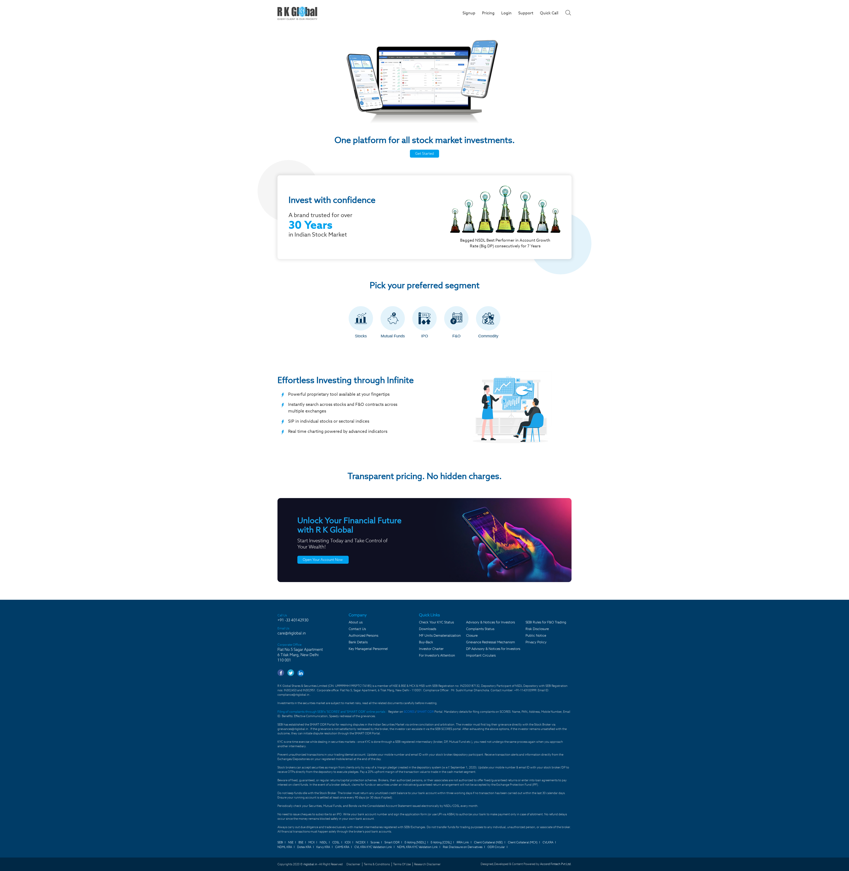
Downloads (427, 629)
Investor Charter (431, 649)
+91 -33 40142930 (292, 620)
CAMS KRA (342, 847)
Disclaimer (353, 864)
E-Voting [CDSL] (441, 842)
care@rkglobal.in (291, 633)
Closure (472, 635)
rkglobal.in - (311, 864)
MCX (311, 842)
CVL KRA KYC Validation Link (373, 847)
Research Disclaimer (427, 864)
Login (506, 12)
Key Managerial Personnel (368, 649)
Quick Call (549, 12)
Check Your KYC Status (436, 622)
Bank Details (358, 642)
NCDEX (360, 842)
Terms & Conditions (377, 864)
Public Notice (536, 635)
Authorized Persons (363, 635)
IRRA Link (463, 842)
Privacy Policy (536, 642)
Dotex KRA (304, 847)
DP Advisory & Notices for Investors (493, 649)
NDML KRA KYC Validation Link (417, 847)
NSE (290, 842)
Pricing (488, 12)
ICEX (348, 842)
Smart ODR (392, 842)
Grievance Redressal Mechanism (490, 642)
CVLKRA (548, 842)
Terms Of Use (402, 864)
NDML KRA (284, 847)
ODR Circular (496, 847)
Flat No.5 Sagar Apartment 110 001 (300, 655)
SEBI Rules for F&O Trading (546, 622)
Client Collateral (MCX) (522, 842)
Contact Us (357, 629)
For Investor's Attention (437, 655)
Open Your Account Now (323, 559)
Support (525, 12)
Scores (375, 842)
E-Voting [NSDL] (415, 842)
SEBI (280, 842)
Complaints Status (480, 629)
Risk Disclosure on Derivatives (462, 847)
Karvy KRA (323, 847)
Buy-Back (426, 642)
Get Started (424, 153)
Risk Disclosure (537, 629)
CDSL (336, 842)
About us (356, 622)
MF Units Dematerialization (440, 635)
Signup (469, 12)
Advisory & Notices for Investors (490, 622)
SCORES (409, 712)
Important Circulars (481, 655)
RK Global (297, 13)
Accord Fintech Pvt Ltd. (556, 864)
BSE (300, 842)
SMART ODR (425, 712)
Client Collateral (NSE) (488, 842)
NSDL (323, 842)
